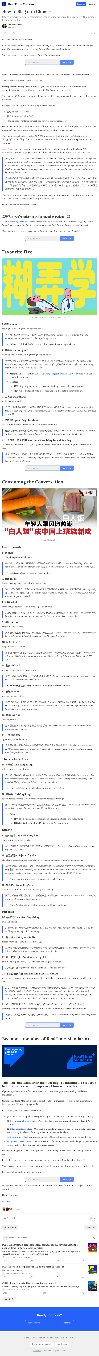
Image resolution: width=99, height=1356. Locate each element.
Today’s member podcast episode (17, 221)
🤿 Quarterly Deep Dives (19, 1141)
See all (7, 1299)
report (40, 90)
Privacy (50, 1338)
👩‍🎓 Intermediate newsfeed (19, 1129)
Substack (37, 1350)
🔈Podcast (12, 1116)
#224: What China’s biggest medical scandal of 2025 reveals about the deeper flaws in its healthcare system (40, 1246)
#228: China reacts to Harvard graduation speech (29, 1283)
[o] (92, 1248)
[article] (49, 1252)
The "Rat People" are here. (13, 1270)
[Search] (94, 1237)
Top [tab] (5, 1238)
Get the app (62, 1344)
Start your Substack (43, 1344)
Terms (57, 1338)
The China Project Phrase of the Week (58, 373)
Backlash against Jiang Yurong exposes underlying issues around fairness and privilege (40, 1286)
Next (88, 1227)
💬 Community (14, 1137)
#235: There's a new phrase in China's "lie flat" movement (33, 1266)
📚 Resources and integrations (21, 1121)
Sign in (92, 4)
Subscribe (81, 4)
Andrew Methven (15, 25)
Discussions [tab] (22, 1238)
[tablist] (15, 1237)
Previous (12, 1227)
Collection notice (68, 1338)
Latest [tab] (11, 1238)
